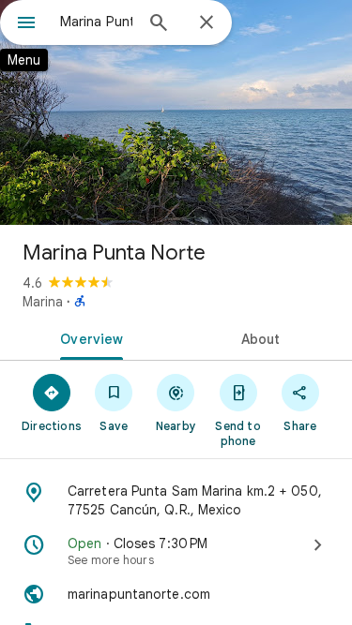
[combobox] (96, 21)
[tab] (88, 337)
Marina (43, 301)
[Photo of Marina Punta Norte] (176, 112)
